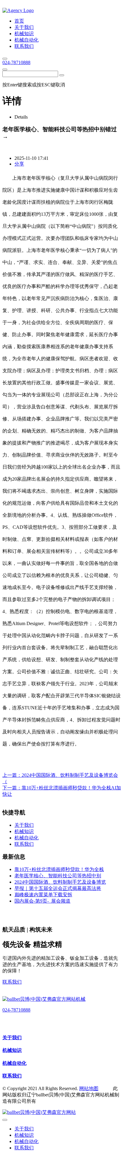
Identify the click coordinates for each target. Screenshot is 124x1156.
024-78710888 (16, 62)
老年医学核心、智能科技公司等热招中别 (57, 875)
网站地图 (88, 1088)
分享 (19, 163)
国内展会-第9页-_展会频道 (42, 900)
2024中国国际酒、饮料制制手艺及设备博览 (60, 882)
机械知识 (12, 1050)
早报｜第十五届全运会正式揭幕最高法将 (57, 888)
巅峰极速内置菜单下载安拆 (43, 894)
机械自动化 (14, 1063)
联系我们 (12, 981)
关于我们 (12, 1037)
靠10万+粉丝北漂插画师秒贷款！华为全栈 (59, 869)
